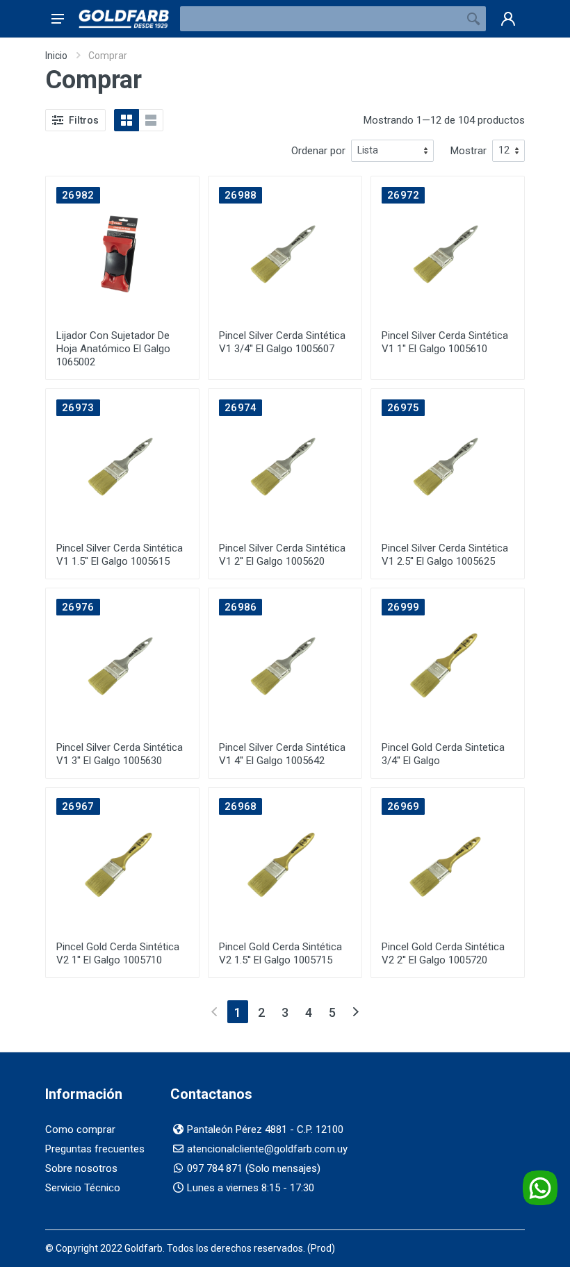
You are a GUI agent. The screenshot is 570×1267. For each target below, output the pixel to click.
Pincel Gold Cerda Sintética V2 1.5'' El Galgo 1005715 (280, 953)
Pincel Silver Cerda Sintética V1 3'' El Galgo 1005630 (119, 754)
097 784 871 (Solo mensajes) (253, 1168)
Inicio (56, 55)
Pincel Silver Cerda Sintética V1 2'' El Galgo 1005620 (282, 555)
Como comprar (80, 1129)
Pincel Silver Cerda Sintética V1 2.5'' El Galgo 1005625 (445, 555)
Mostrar (468, 150)
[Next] (355, 1011)
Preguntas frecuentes (95, 1149)
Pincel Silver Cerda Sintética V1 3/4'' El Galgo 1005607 (282, 342)
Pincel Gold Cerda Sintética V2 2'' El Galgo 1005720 (443, 953)
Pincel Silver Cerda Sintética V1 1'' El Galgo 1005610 (445, 342)
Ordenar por (318, 150)
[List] (150, 120)
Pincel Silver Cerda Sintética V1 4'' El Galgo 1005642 (282, 754)
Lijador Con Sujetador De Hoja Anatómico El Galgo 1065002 (113, 348)
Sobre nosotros (81, 1168)
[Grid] (126, 120)
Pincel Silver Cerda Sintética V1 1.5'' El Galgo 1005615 (119, 555)
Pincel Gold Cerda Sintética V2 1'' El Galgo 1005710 (117, 953)
